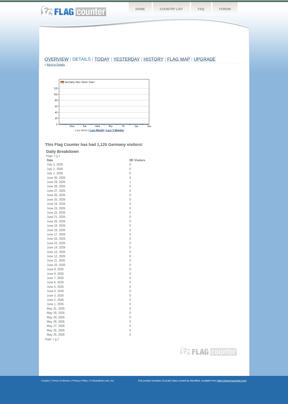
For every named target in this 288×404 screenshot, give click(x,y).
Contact (45, 380)
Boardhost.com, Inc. (103, 380)
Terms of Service (61, 380)
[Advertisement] (126, 44)
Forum (225, 9)
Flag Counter (73, 11)
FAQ (201, 9)
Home (140, 9)
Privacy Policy (80, 380)
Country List (171, 9)
